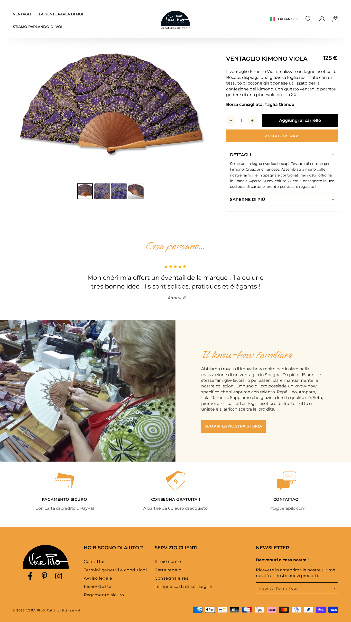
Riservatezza (97, 586)
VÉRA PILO (35, 610)
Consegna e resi (172, 578)
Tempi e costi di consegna (183, 586)
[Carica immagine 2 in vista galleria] (102, 191)
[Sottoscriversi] (335, 588)
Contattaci (95, 561)
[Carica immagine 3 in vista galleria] (119, 191)
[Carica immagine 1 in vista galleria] (85, 191)
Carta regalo (168, 570)
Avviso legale (98, 578)
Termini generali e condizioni (115, 570)
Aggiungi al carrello (300, 120)
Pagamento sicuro (104, 594)
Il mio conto (168, 561)
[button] (308, 19)
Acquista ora (282, 136)
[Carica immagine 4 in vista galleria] (136, 191)
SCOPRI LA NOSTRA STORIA (233, 426)
